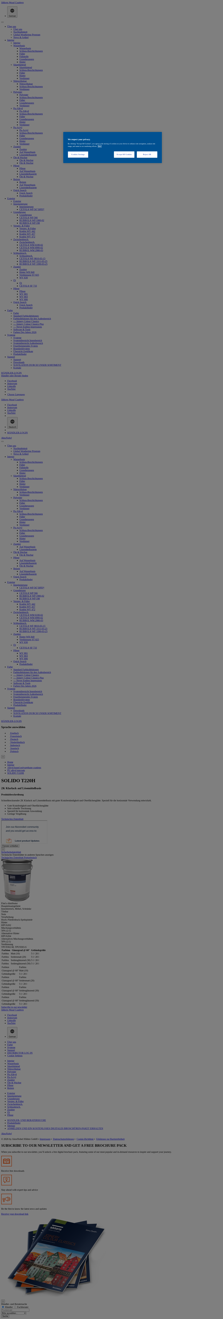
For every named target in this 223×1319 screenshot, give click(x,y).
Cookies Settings (78, 154)
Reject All (147, 154)
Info (99, 146)
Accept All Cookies (124, 154)
